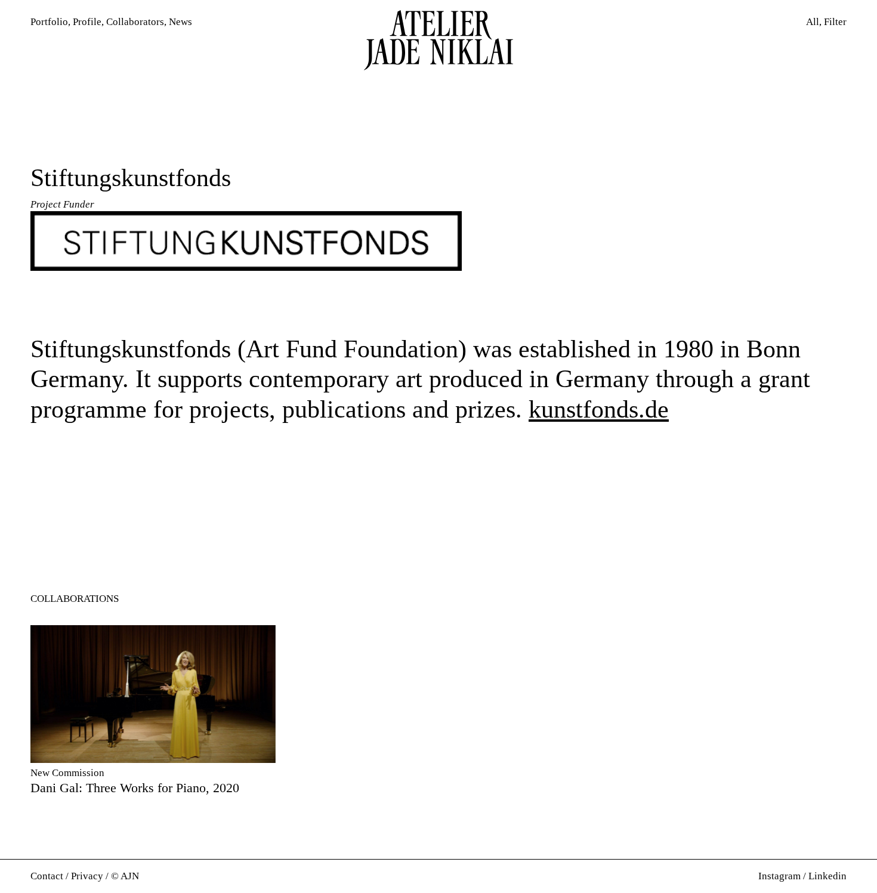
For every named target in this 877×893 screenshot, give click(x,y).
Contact (46, 876)
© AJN (125, 876)
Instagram (779, 876)
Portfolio (49, 21)
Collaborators (135, 21)
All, (814, 21)
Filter (835, 21)
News (180, 21)
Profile (87, 21)
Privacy (87, 876)
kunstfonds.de (599, 409)
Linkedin (827, 876)
